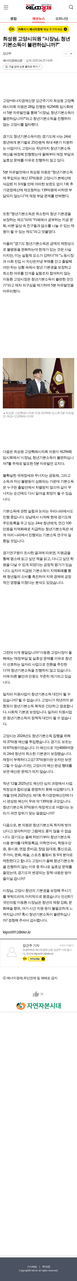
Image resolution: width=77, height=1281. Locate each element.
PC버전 (46, 1266)
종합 (13, 19)
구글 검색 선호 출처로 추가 (23, 66)
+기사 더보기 (66, 945)
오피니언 (61, 19)
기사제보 (32, 1266)
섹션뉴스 (38, 19)
